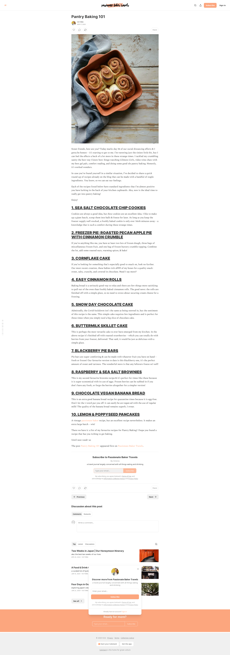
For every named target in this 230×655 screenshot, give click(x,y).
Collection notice (127, 638)
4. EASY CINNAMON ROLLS (96, 279)
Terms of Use (126, 602)
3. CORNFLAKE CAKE (90, 258)
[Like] (73, 29)
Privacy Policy (133, 605)
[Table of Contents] (2, 327)
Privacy (110, 638)
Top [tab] (74, 544)
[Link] (68, 208)
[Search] (195, 5)
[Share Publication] (200, 5)
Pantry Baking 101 (90, 446)
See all (76, 601)
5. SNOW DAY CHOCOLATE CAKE (102, 304)
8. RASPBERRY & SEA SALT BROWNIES (106, 372)
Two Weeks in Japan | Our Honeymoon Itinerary (97, 551)
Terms (116, 638)
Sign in (222, 5)
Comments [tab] (77, 514)
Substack (103, 650)
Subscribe (210, 5)
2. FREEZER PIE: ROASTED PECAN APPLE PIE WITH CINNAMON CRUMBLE (111, 234)
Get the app (127, 644)
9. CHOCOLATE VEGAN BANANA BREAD (108, 393)
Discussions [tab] (89, 544)
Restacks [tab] (87, 514)
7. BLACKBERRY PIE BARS (94, 350)
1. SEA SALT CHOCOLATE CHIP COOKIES (108, 207)
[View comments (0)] (79, 29)
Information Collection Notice (114, 605)
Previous (80, 497)
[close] (138, 569)
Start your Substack (109, 644)
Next (151, 497)
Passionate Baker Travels (130, 446)
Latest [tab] (80, 544)
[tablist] (81, 514)
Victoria (80, 22)
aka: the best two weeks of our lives (86, 554)
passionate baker (90, 420)
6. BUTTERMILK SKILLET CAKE (99, 325)
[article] (115, 555)
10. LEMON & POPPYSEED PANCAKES (105, 414)
